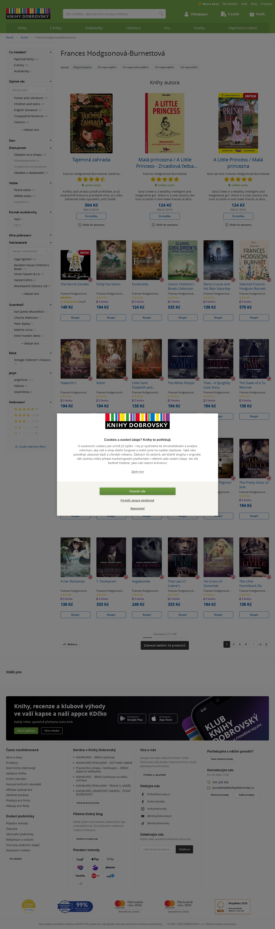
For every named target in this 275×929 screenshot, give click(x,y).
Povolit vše (137, 491)
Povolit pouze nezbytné (137, 500)
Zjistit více (137, 471)
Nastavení (137, 508)
